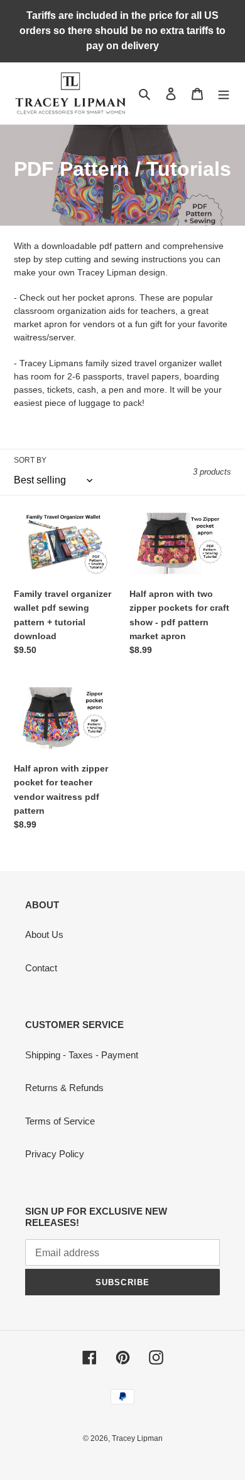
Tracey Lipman (137, 1438)
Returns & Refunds (64, 1087)
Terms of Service (60, 1121)
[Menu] (223, 93)
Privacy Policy (54, 1153)
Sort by (30, 460)
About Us (44, 934)
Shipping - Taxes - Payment (81, 1054)
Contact (41, 968)
